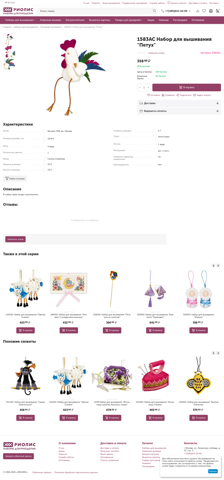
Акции (62, 451)
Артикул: (205, 53)
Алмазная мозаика (151, 451)
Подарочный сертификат (134, 3)
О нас (86, 3)
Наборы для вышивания (154, 448)
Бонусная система (109, 451)
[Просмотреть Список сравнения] (197, 11)
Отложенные (106, 457)
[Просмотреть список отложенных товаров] (204, 11)
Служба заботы (157, 3)
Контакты (214, 3)
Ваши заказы (106, 454)
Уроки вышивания (111, 3)
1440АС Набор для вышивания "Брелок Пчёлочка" (198, 403)
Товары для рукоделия (153, 460)
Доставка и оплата (198, 3)
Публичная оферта (41, 472)
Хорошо (213, 471)
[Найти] (154, 11)
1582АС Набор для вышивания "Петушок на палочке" (112, 315)
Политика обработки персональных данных (76, 472)
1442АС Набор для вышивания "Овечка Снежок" (25, 315)
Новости (96, 3)
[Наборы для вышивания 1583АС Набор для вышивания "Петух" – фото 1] (74, 76)
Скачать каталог (179, 3)
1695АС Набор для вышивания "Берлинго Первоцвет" (155, 315)
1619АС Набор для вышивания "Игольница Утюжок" (155, 403)
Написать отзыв (156, 53)
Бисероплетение (150, 454)
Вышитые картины (151, 457)
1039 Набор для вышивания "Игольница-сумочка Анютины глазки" (112, 403)
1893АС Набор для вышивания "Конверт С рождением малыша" (68, 315)
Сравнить (170, 95)
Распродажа (148, 466)
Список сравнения (109, 460)
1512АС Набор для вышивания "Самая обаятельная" (25, 403)
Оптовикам (64, 460)
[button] (184, 95)
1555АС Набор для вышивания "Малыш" (198, 315)
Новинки (146, 463)
